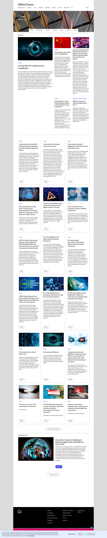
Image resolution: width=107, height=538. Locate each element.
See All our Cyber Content (53, 429)
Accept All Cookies (91, 534)
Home (31, 30)
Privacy (64, 518)
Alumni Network (51, 515)
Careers (60, 7)
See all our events (53, 474)
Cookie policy (31, 535)
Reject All (80, 534)
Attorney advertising (52, 518)
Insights (35, 7)
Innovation (47, 7)
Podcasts (55, 30)
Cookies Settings (71, 534)
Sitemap (49, 510)
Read (21, 181)
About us (54, 7)
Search (72, 7)
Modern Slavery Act (67, 515)
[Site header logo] (51, 4)
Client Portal (66, 7)
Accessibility (50, 513)
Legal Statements (67, 513)
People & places (21, 7)
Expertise (29, 7)
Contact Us (68, 30)
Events (61, 30)
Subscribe (65, 520)
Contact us (49, 522)
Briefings (41, 7)
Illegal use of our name (68, 510)
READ (21, 379)
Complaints (50, 520)
